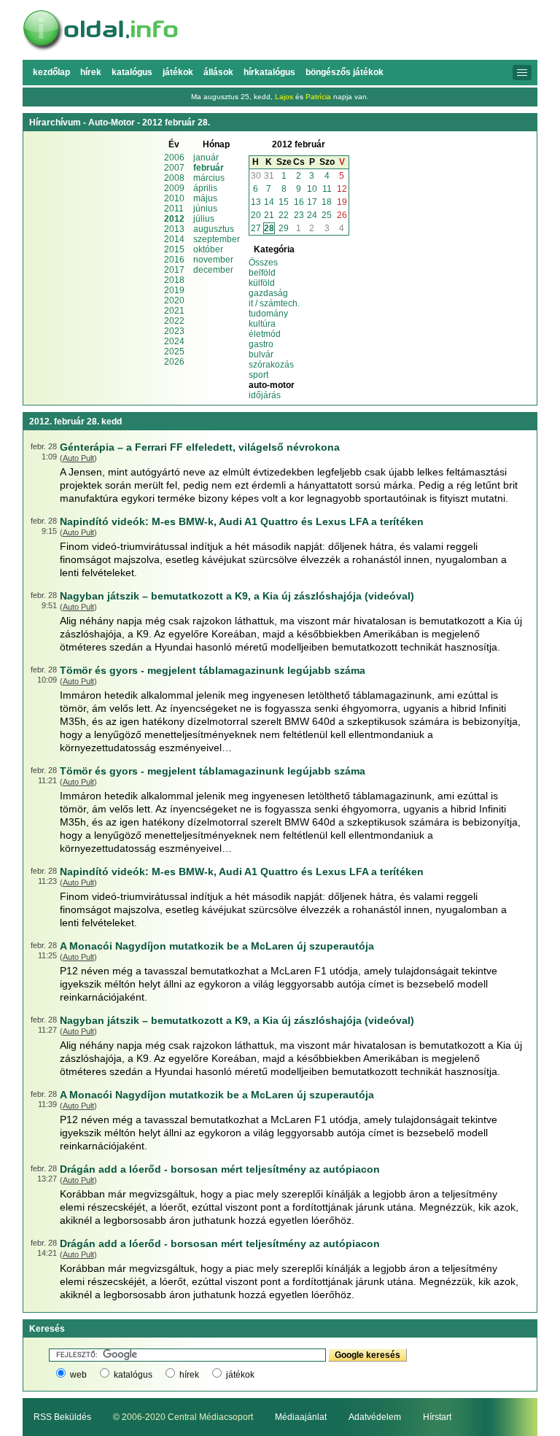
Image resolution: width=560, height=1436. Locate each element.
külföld (262, 283)
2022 (174, 321)
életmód (265, 334)
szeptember (216, 239)
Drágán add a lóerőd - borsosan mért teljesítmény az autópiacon (220, 1169)
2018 (174, 280)
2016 (174, 260)
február (208, 168)
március (209, 178)
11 (327, 189)
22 (284, 215)
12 (342, 189)
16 (299, 202)
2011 (174, 208)
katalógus (133, 1375)
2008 (174, 178)
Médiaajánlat (301, 1417)
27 (256, 228)
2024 (174, 341)
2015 (174, 249)
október (208, 249)
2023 (174, 331)
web (78, 1375)
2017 (174, 270)
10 (312, 189)
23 (299, 215)
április (205, 188)
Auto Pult (78, 458)
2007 (174, 168)
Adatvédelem (375, 1417)
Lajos (284, 97)
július (203, 219)
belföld (262, 273)
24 (312, 215)
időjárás (265, 395)
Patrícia (318, 97)
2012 (174, 219)
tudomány (268, 313)
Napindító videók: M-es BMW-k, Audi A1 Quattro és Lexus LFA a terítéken (242, 521)
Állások (218, 72)
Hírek (90, 72)
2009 (174, 188)
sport (258, 375)
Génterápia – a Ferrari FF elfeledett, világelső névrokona (200, 447)
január (206, 157)
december (213, 270)
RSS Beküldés (62, 1417)
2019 (174, 290)
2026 (174, 362)
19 (342, 202)
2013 (174, 229)
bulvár (261, 354)
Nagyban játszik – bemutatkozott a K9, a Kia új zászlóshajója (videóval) (237, 596)
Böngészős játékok (345, 72)
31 (269, 176)
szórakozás (271, 365)
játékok (240, 1375)
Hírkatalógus (269, 72)
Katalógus (132, 72)
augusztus (213, 229)
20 (256, 215)
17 (312, 202)
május (205, 198)
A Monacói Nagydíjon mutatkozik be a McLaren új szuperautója (217, 946)
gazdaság (268, 293)
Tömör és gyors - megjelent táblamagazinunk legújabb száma (212, 670)
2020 (174, 300)
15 (284, 202)
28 (269, 228)
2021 (174, 311)
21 (269, 215)
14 (269, 202)
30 (256, 176)
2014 (174, 239)
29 (284, 228)
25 (327, 215)
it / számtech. (274, 303)
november (213, 260)
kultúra (262, 324)
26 (342, 215)
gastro (261, 344)
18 (327, 202)
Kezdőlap (51, 72)
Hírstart (437, 1417)
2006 (174, 157)
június (205, 208)
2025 (174, 351)
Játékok (178, 72)
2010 (174, 198)
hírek (189, 1375)
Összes (263, 262)
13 (256, 202)
